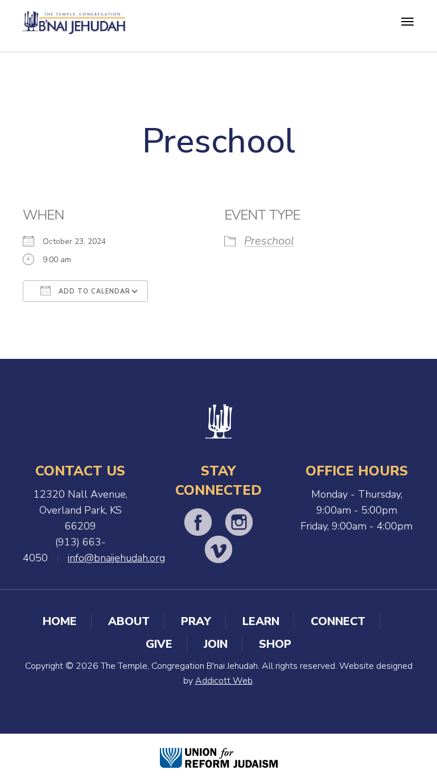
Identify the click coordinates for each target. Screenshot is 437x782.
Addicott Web (224, 681)
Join (216, 644)
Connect (338, 621)
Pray (196, 621)
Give (159, 644)
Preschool (269, 241)
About (129, 621)
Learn (260, 621)
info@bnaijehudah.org (116, 558)
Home (60, 621)
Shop (275, 644)
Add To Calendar (93, 291)
